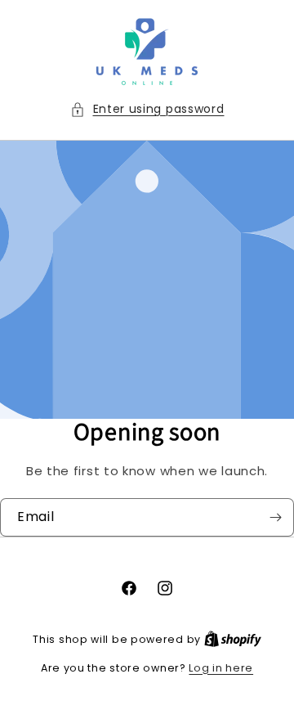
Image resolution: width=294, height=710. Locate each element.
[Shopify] (232, 639)
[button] (147, 109)
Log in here (221, 668)
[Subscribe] (275, 517)
